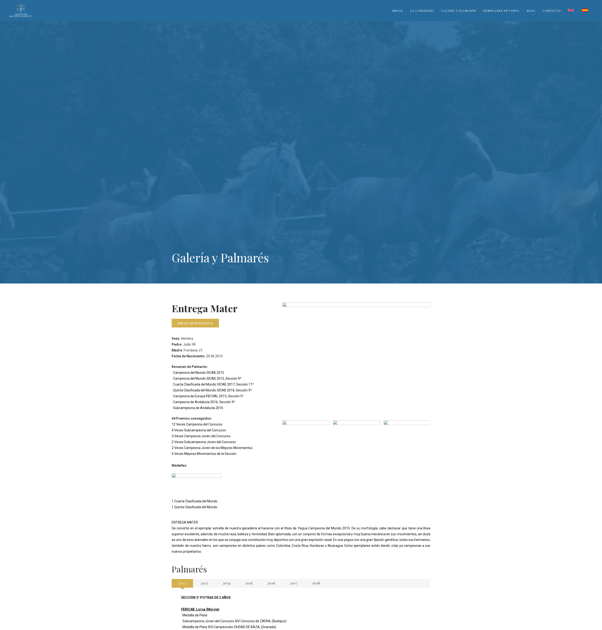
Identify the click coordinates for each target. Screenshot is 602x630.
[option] (306, 438)
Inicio (397, 10)
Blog (531, 10)
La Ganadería (422, 10)
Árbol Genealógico (195, 323)
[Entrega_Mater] (407, 438)
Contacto (552, 10)
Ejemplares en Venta (501, 10)
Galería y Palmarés (458, 10)
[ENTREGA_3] (356, 438)
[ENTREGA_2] (305, 438)
